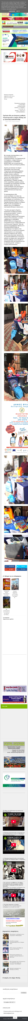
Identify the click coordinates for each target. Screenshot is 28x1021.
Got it (18, 11)
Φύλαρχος (5, 1018)
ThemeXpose (24, 1018)
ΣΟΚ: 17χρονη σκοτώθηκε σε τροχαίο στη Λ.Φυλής (16, 948)
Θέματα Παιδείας (16, 121)
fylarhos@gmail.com (9, 1013)
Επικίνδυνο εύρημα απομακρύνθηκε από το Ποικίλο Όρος (17, 942)
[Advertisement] (14, 78)
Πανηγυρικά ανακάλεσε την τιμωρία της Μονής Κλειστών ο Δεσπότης (16, 956)
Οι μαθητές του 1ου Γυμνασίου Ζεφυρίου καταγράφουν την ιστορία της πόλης (12, 906)
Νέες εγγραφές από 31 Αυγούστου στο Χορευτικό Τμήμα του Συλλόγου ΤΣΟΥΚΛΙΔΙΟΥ (17, 963)
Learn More (12, 11)
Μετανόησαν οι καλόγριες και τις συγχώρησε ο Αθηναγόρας (17, 935)
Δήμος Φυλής (9, 121)
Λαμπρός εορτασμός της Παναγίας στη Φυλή (15, 969)
